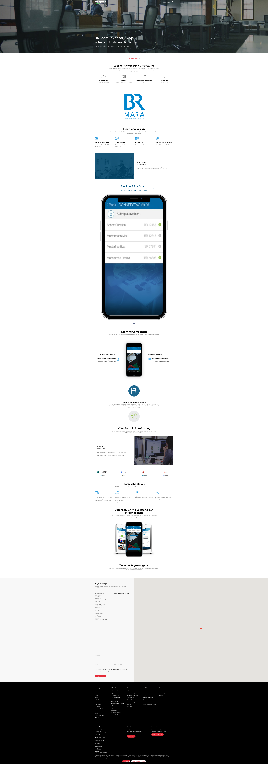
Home (144, 690)
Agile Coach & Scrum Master (117, 690)
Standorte (161, 690)
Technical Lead (114, 714)
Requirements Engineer (116, 708)
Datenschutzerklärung (148, 702)
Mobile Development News (149, 704)
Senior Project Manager (116, 712)
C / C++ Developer (115, 695)
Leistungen (145, 693)
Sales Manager (114, 710)
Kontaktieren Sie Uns (157, 734)
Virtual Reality (98, 706)
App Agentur (131, 58)
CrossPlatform (98, 704)
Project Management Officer (117, 703)
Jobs (144, 699)
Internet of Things (99, 702)
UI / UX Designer (114, 716)
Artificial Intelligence (99, 715)
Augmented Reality (99, 708)
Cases (136, 58)
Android (96, 695)
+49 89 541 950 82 (166, 2)
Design (96, 697)
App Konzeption (130, 697)
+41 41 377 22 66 (101, 604)
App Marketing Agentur (132, 695)
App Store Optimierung (100, 719)
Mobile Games (98, 710)
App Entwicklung (131, 702)
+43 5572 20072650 (102, 619)
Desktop (96, 713)
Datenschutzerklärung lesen (138, 761)
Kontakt (161, 695)
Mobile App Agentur (131, 690)
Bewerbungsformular (164, 693)
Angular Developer (115, 693)
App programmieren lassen (101, 690)
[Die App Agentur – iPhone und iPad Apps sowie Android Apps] (100, 2)
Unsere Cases (131, 736)
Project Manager (114, 701)
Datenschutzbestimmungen (112, 669)
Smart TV (97, 717)
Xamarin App (130, 699)
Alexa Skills (129, 706)
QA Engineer (114, 705)
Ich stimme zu (126, 761)
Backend (97, 699)
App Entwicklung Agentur (133, 693)
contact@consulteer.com (123, 593)
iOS (95, 693)
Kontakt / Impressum (148, 697)
